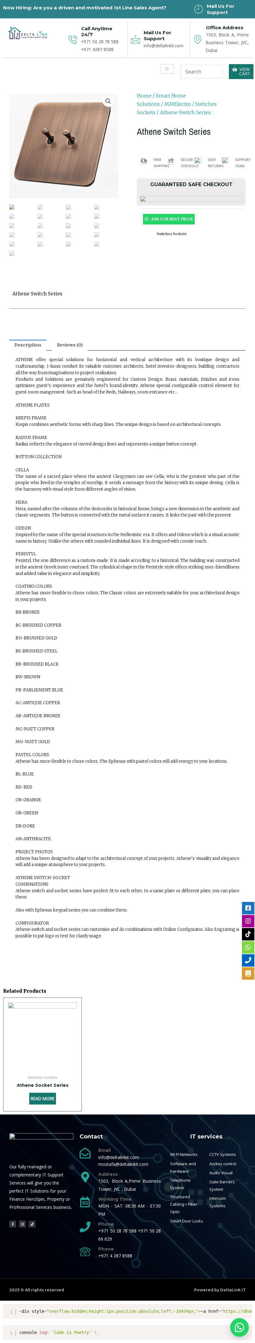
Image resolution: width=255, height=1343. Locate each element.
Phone (106, 1224)
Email (104, 1150)
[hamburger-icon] (167, 69)
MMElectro (177, 104)
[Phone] (85, 1226)
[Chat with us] (239, 1327)
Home (144, 95)
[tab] (27, 345)
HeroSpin (35, 1199)
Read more (42, 1098)
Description (27, 345)
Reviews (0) (70, 345)
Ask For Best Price (171, 219)
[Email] (85, 1152)
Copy (244, 1309)
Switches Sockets (172, 234)
